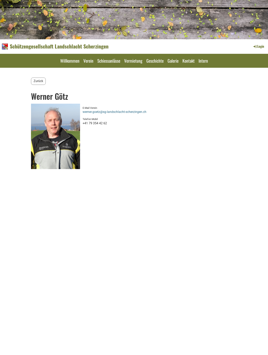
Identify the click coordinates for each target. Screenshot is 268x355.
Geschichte (155, 61)
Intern (203, 61)
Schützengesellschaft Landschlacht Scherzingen (59, 46)
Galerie (173, 61)
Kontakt (188, 61)
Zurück (38, 81)
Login (260, 46)
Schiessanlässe (108, 61)
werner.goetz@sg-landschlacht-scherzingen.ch (114, 112)
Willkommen (69, 61)
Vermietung (133, 61)
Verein (88, 61)
